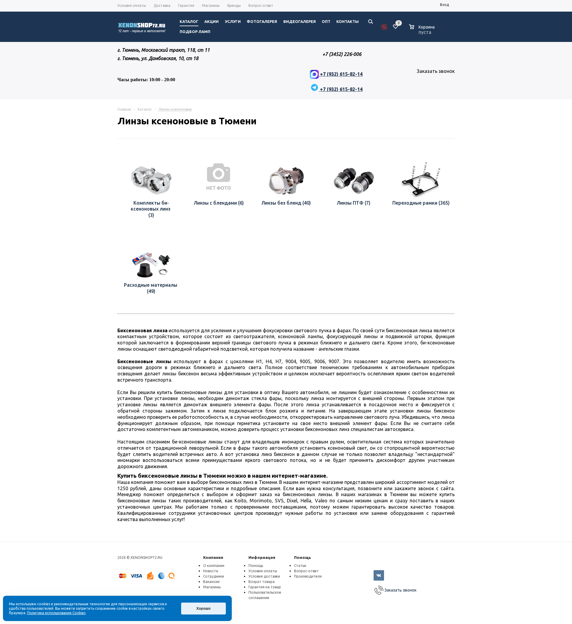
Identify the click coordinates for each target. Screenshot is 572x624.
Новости (210, 571)
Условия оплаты (262, 571)
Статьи (300, 565)
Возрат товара (261, 582)
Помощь (302, 557)
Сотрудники (213, 576)
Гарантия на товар (264, 587)
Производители (308, 576)
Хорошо (203, 608)
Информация (261, 557)
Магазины (212, 587)
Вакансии (211, 582)
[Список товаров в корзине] (422, 31)
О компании (213, 565)
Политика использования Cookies (56, 613)
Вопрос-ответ (306, 571)
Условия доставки (264, 576)
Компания (213, 557)
